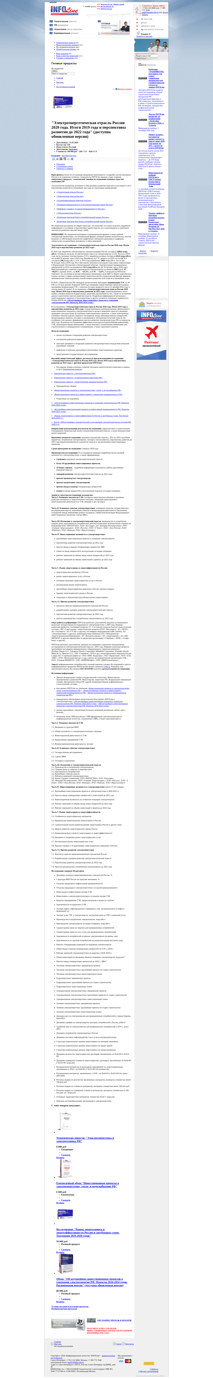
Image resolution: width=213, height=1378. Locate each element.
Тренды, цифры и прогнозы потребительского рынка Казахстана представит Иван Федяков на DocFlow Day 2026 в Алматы (156, 222)
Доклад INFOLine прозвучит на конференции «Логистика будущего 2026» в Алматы (156, 119)
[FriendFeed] (71, 159)
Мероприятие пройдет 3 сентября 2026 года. (148, 129)
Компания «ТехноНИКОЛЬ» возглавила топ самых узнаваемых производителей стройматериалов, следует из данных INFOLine (157, 78)
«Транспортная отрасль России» (69, 196)
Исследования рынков (65, 87)
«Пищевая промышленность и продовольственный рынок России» (84, 205)
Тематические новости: (72, 369)
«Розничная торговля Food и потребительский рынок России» (82, 217)
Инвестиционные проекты (67, 45)
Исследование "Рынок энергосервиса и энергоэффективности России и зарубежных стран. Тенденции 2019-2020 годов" (87, 1232)
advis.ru (143, 251)
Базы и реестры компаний (67, 56)
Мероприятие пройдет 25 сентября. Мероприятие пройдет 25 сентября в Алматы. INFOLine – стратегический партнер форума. (149, 239)
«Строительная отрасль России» (69, 192)
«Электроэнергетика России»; (69, 213)
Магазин (60, 82)
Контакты (129, 1344)
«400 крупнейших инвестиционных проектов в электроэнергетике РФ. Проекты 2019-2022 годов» (92, 705)
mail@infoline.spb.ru (150, 12)
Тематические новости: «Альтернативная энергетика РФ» (78, 378)
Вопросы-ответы (125, 89)
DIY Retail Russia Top (107, 6)
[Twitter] (53, 159)
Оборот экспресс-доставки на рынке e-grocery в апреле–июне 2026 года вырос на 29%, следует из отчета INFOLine (157, 141)
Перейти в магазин (144, 36)
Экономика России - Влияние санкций (112, 4)
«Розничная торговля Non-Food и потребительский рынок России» (84, 221)
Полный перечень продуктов (64, 1309)
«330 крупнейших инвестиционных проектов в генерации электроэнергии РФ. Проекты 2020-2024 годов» (89, 702)
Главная (59, 78)
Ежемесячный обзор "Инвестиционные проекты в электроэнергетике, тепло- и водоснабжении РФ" (87, 1185)
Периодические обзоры (66, 49)
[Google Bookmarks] (64, 159)
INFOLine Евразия (106, 9)
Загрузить (73, 149)
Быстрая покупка (69, 156)
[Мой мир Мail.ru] (60, 159)
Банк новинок (62, 54)
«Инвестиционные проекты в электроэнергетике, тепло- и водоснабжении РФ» (87, 390)
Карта (118, 1344)
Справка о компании (65, 58)
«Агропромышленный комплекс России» (73, 200)
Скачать (65, 1155)
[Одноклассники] (68, 159)
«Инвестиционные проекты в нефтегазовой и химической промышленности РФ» (88, 394)
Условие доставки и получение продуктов (70, 1306)
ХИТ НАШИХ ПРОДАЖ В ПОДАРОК (114, 1320)
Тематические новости (65, 43)
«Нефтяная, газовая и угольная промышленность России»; (81, 209)
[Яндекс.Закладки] (57, 159)
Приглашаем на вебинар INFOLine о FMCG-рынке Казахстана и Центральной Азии (156, 179)
